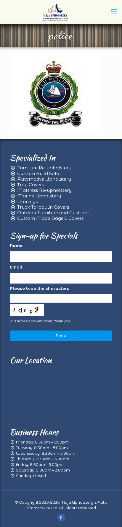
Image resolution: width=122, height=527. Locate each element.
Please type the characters (41, 288)
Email (17, 267)
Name (17, 245)
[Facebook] (61, 517)
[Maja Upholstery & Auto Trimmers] (55, 12)
